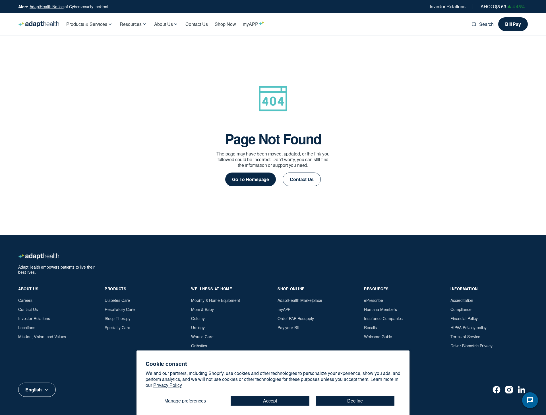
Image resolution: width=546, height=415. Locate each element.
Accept (270, 400)
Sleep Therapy (118, 318)
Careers (25, 300)
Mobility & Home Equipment (215, 300)
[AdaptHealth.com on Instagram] (509, 389)
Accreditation (461, 300)
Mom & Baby (202, 309)
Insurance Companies (383, 318)
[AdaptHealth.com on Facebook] (496, 389)
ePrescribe (373, 300)
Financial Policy (464, 318)
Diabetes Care (117, 300)
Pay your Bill (288, 327)
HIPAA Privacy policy (468, 327)
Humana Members (380, 309)
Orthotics (199, 345)
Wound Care (202, 336)
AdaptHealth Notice (46, 6)
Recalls (370, 327)
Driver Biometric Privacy (471, 345)
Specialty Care (117, 327)
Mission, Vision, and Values (42, 336)
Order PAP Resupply (296, 318)
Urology (198, 327)
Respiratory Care (120, 309)
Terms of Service (465, 336)
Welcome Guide (378, 336)
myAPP (284, 309)
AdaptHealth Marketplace (300, 300)
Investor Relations (447, 6)
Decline (355, 400)
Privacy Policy (167, 385)
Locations (26, 327)
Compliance (460, 309)
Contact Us (28, 309)
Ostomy (198, 318)
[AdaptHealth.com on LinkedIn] (521, 389)
